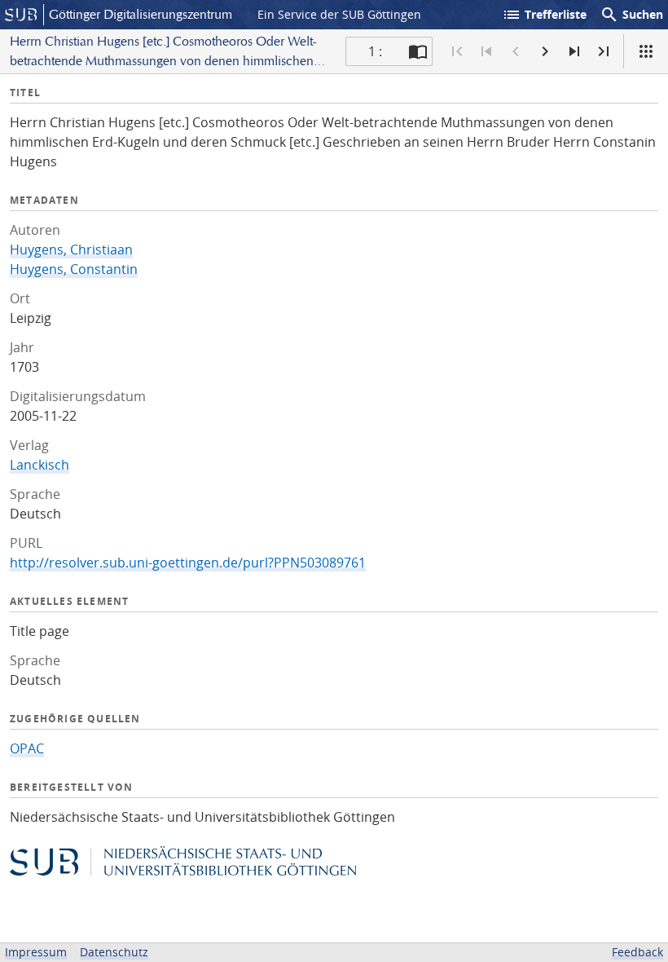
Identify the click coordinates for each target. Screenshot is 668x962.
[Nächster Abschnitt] (574, 51)
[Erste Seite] (457, 51)
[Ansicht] (646, 51)
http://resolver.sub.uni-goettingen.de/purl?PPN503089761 (188, 562)
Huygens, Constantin (74, 269)
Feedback (637, 952)
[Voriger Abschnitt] (486, 51)
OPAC (27, 748)
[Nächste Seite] (545, 51)
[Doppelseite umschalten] (418, 51)
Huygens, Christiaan (71, 249)
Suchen (631, 14)
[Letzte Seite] (603, 51)
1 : (375, 51)
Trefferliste (544, 14)
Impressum (36, 952)
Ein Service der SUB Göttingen (339, 14)
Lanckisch (39, 465)
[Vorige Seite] (515, 51)
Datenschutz (114, 952)
